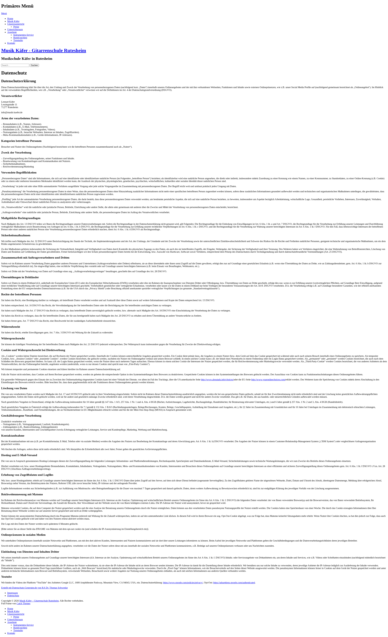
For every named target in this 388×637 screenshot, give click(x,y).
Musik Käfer (13, 21)
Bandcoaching (20, 37)
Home (10, 18)
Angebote (12, 32)
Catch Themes (23, 603)
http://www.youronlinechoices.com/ (268, 379)
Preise (16, 26)
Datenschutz (13, 595)
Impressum (12, 593)
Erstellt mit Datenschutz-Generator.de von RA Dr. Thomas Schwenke (34, 587)
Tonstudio (18, 40)
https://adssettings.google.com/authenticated (234, 582)
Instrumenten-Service (23, 35)
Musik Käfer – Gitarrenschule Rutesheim (39, 600)
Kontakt (11, 43)
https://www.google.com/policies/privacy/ (183, 582)
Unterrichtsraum (15, 29)
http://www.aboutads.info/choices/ (217, 379)
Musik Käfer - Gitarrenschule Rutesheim (43, 50)
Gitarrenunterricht (15, 24)
